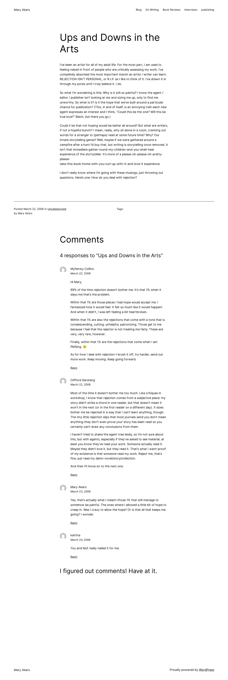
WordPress (206, 670)
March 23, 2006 (80, 491)
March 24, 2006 (80, 539)
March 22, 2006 (80, 273)
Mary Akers (22, 9)
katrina (75, 535)
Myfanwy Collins (82, 269)
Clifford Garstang (82, 380)
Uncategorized (57, 209)
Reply (73, 367)
